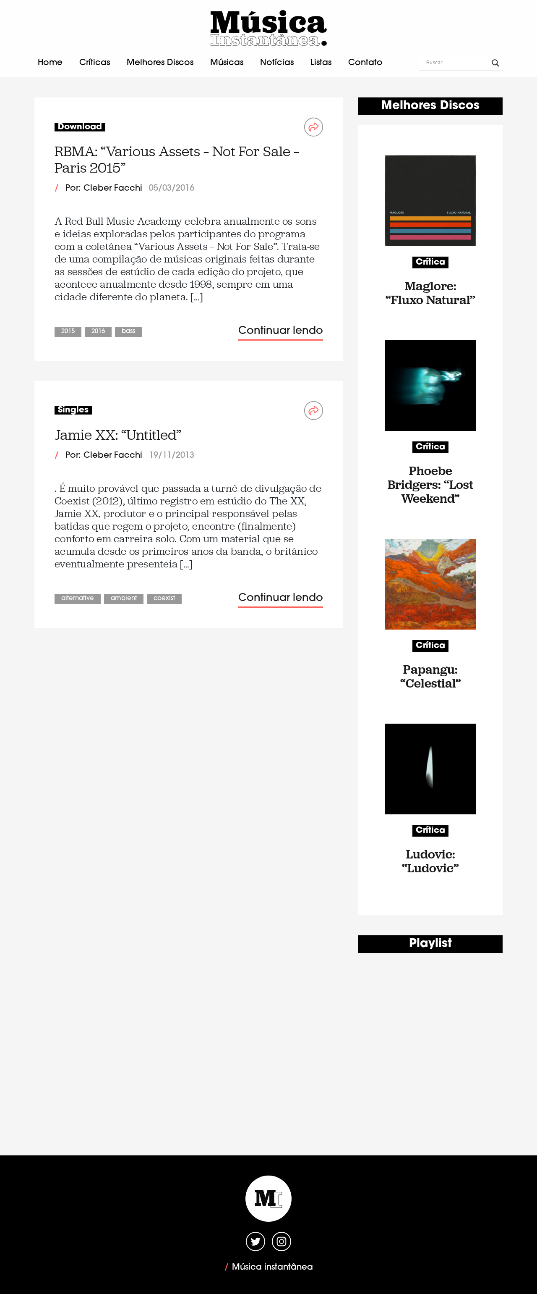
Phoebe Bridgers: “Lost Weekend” (430, 484)
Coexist (164, 599)
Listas (320, 63)
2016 (98, 331)
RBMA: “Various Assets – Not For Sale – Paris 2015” (177, 159)
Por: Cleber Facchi (103, 188)
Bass (128, 331)
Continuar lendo (280, 331)
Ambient (124, 599)
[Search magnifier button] (495, 63)
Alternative (77, 599)
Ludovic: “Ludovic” (430, 861)
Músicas (226, 63)
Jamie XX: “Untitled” (118, 435)
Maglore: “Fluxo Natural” (430, 293)
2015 (68, 331)
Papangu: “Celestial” (430, 676)
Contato (365, 63)
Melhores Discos (160, 63)
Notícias (277, 63)
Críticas (94, 63)
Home (50, 63)
